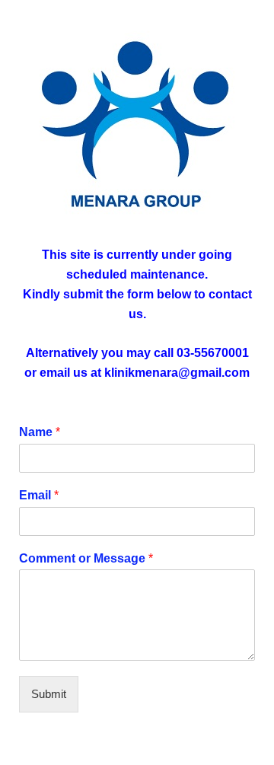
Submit (48, 693)
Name (39, 432)
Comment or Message (86, 558)
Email (39, 495)
